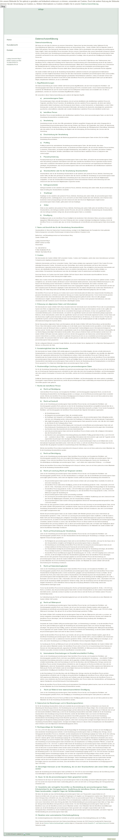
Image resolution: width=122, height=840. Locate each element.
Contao (27, 834)
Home (9, 40)
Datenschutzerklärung (89, 4)
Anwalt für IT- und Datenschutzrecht (98, 823)
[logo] (40, 9)
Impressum (71, 836)
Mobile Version (111, 839)
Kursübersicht (12, 45)
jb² (15, 834)
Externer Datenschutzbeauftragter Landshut (56, 823)
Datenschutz (79, 836)
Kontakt (10, 50)
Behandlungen (57, 836)
